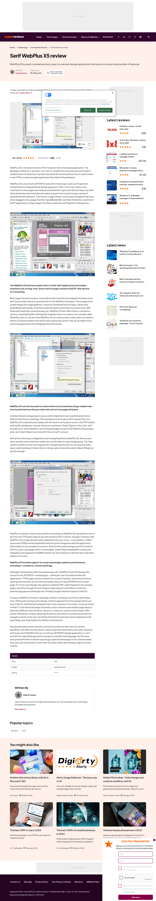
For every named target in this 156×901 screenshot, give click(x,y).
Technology (51, 37)
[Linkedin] (124, 37)
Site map (28, 882)
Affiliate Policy (92, 882)
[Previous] (14, 126)
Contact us (15, 882)
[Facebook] (118, 37)
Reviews (14, 731)
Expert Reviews (12, 37)
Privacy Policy (41, 882)
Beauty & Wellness (89, 37)
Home (12, 47)
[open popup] (89, 144)
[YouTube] (140, 37)
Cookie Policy (105, 104)
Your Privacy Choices (61, 882)
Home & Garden (69, 37)
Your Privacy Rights (53, 110)
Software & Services (39, 47)
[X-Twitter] (129, 37)
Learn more (25, 93)
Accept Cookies (105, 110)
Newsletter (108, 37)
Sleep (38, 37)
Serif (24, 731)
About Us (78, 882)
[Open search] (148, 37)
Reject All (87, 110)
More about (20, 709)
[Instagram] (135, 37)
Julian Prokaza (21, 73)
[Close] (112, 92)
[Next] (91, 126)
